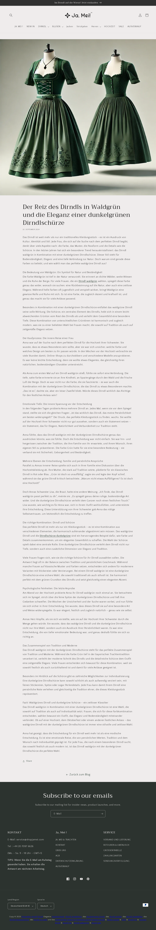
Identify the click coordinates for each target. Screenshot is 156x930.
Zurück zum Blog (79, 774)
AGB (58, 856)
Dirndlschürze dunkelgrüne (55, 535)
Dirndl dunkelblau (134, 917)
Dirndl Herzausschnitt (19, 920)
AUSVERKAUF (62, 866)
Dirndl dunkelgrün (74, 917)
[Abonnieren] (102, 813)
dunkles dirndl (98, 920)
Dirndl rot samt (40, 920)
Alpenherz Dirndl (83, 920)
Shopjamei (26, 917)
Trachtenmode (58, 917)
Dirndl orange (116, 917)
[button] (11, 15)
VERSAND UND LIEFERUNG (117, 840)
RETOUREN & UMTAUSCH (116, 845)
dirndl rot (132, 920)
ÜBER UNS (61, 850)
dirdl (124, 920)
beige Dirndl (60, 920)
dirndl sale (96, 923)
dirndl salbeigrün (81, 923)
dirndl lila (71, 920)
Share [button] (29, 761)
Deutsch (44, 906)
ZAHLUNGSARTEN (112, 856)
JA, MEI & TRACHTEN (66, 840)
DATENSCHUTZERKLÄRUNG (69, 861)
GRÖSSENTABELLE (112, 850)
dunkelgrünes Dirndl (96, 917)
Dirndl (40, 917)
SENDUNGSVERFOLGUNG (116, 861)
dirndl (34, 917)
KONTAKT (60, 845)
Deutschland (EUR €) (20, 906)
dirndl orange (113, 920)
